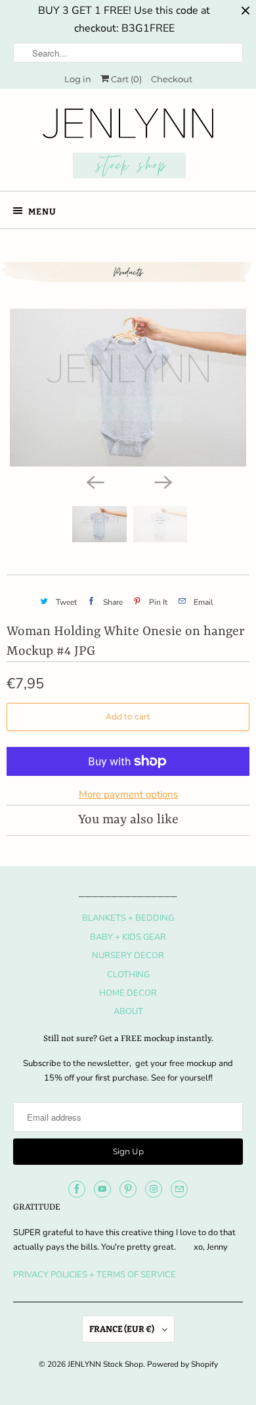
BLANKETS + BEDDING (128, 918)
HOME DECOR (128, 993)
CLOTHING (128, 975)
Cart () (125, 79)
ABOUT (128, 1011)
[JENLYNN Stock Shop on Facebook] (76, 1189)
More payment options (128, 794)
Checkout (171, 79)
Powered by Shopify (182, 1364)
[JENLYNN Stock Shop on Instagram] (153, 1189)
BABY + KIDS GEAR (128, 937)
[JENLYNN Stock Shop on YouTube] (102, 1189)
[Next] (162, 481)
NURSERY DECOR (128, 955)
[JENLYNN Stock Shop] (128, 145)
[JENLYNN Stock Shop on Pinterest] (128, 1189)
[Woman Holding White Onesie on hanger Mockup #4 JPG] (128, 388)
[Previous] (93, 481)
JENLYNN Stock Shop (105, 1364)
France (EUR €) (122, 1329)
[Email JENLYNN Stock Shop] (179, 1189)
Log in (77, 79)
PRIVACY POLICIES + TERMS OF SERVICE (94, 1275)
